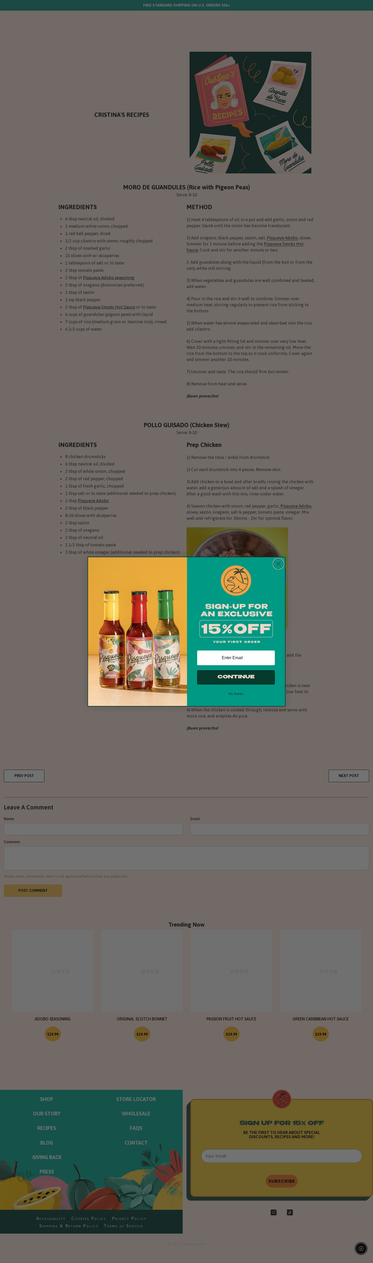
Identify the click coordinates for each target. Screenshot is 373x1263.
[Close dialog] (278, 564)
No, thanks (236, 694)
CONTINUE (236, 677)
